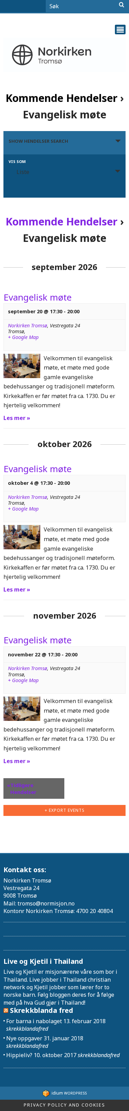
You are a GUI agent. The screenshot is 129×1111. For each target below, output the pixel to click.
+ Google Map (23, 337)
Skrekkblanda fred (41, 1010)
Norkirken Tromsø (27, 325)
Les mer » (16, 418)
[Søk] (121, 5)
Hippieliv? (19, 1055)
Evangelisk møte (37, 297)
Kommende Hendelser (61, 98)
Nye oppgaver (24, 1038)
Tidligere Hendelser (21, 788)
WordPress (69, 1093)
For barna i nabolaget (34, 1021)
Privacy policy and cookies (64, 1105)
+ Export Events (65, 810)
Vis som (17, 161)
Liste (23, 172)
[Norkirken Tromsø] (64, 55)
